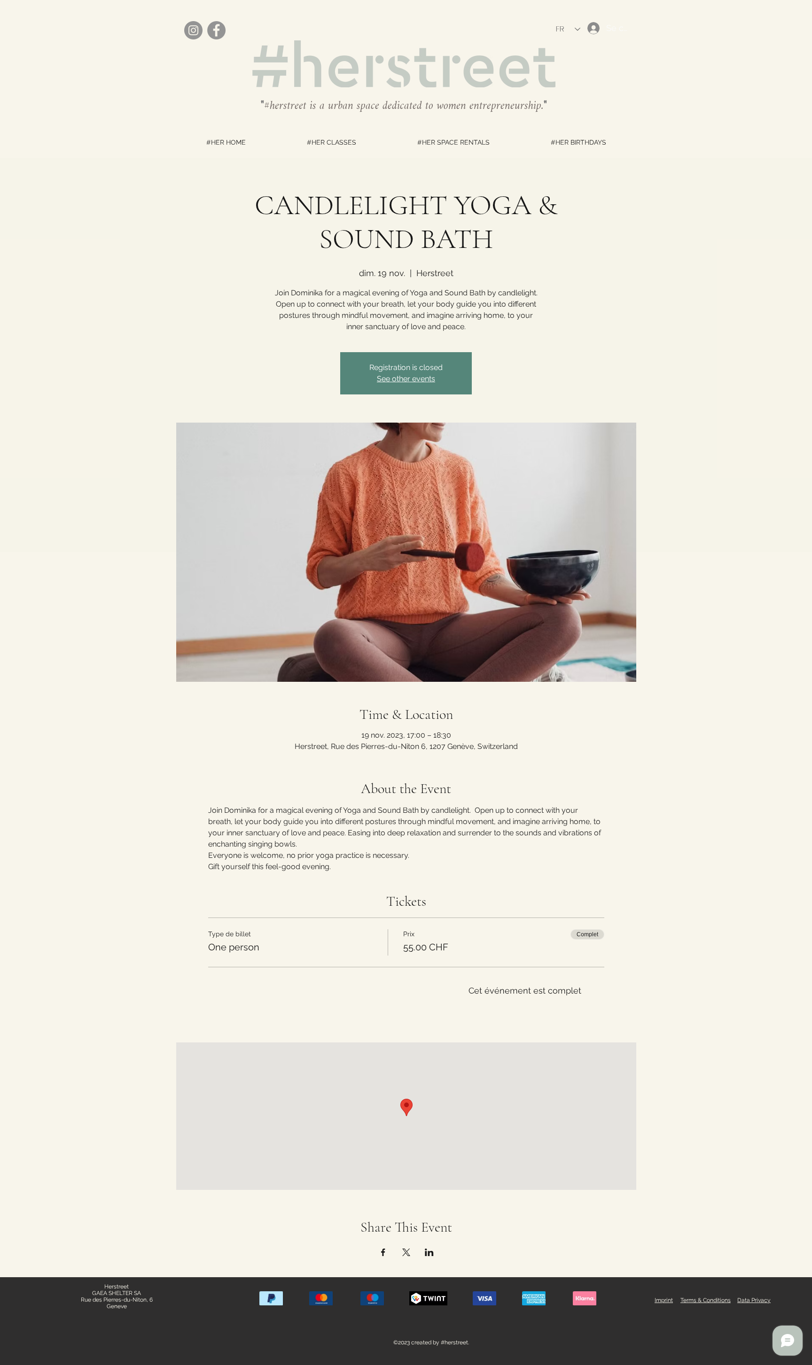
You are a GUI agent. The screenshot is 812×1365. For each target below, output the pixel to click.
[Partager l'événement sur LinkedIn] (429, 1252)
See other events (406, 378)
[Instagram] (193, 30)
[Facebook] (216, 30)
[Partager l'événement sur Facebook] (383, 1252)
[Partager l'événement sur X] (406, 1252)
